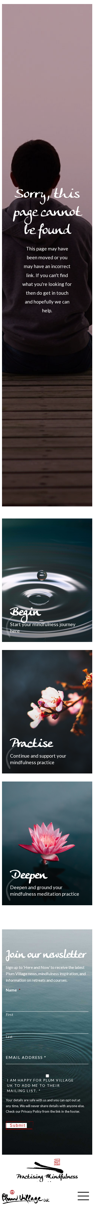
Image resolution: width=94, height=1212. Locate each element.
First (9, 1015)
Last (9, 1037)
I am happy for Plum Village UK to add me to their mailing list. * (40, 1085)
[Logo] (26, 1196)
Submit (17, 1125)
